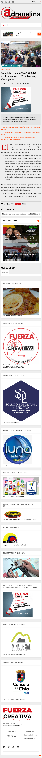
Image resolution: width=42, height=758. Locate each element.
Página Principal (12, 731)
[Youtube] (13, 2)
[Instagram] (6, 2)
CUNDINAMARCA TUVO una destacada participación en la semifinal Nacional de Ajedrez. (26, 33)
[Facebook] (2, 2)
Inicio (2, 69)
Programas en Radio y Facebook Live (12, 735)
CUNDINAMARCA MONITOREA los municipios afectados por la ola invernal (18, 139)
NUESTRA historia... (30, 738)
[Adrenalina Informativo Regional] (21, 20)
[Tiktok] (9, 2)
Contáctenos (30, 731)
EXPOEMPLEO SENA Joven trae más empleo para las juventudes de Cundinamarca (18, 237)
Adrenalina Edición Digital (30, 735)
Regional (8, 69)
